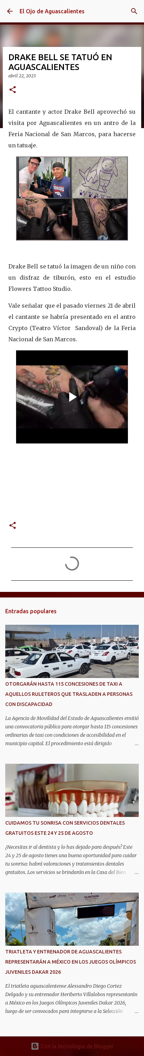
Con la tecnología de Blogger (76, 1046)
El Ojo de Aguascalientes (52, 11)
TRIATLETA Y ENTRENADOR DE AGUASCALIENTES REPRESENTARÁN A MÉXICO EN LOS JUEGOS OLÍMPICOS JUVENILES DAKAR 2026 (70, 962)
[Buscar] (134, 11)
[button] (12, 90)
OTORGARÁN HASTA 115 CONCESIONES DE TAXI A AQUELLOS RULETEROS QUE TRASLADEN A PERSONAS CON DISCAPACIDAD (68, 694)
